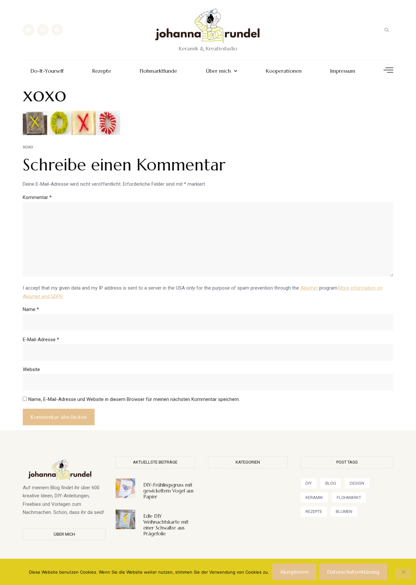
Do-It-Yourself (47, 71)
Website (31, 369)
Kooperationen (284, 71)
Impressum (342, 71)
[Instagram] (42, 30)
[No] (403, 573)
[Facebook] (28, 30)
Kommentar (37, 197)
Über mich (218, 71)
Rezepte (101, 71)
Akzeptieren (294, 571)
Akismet (309, 288)
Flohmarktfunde (158, 71)
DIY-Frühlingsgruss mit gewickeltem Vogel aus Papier (168, 491)
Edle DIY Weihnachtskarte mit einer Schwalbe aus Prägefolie (165, 525)
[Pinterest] (57, 30)
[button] (386, 29)
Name (31, 309)
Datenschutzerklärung (353, 571)
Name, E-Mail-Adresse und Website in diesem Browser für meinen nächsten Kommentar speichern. (134, 399)
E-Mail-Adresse (41, 339)
